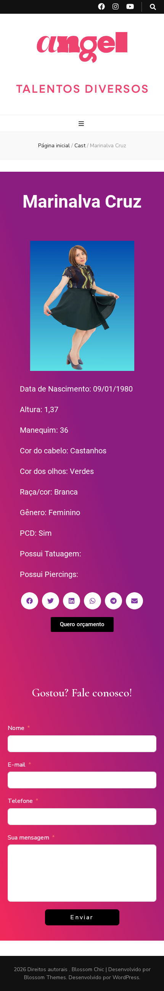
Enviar (81, 917)
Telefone (20, 801)
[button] (29, 600)
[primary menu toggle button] (82, 124)
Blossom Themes (45, 977)
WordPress (126, 977)
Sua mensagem (28, 837)
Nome (16, 728)
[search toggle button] (153, 7)
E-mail (17, 765)
